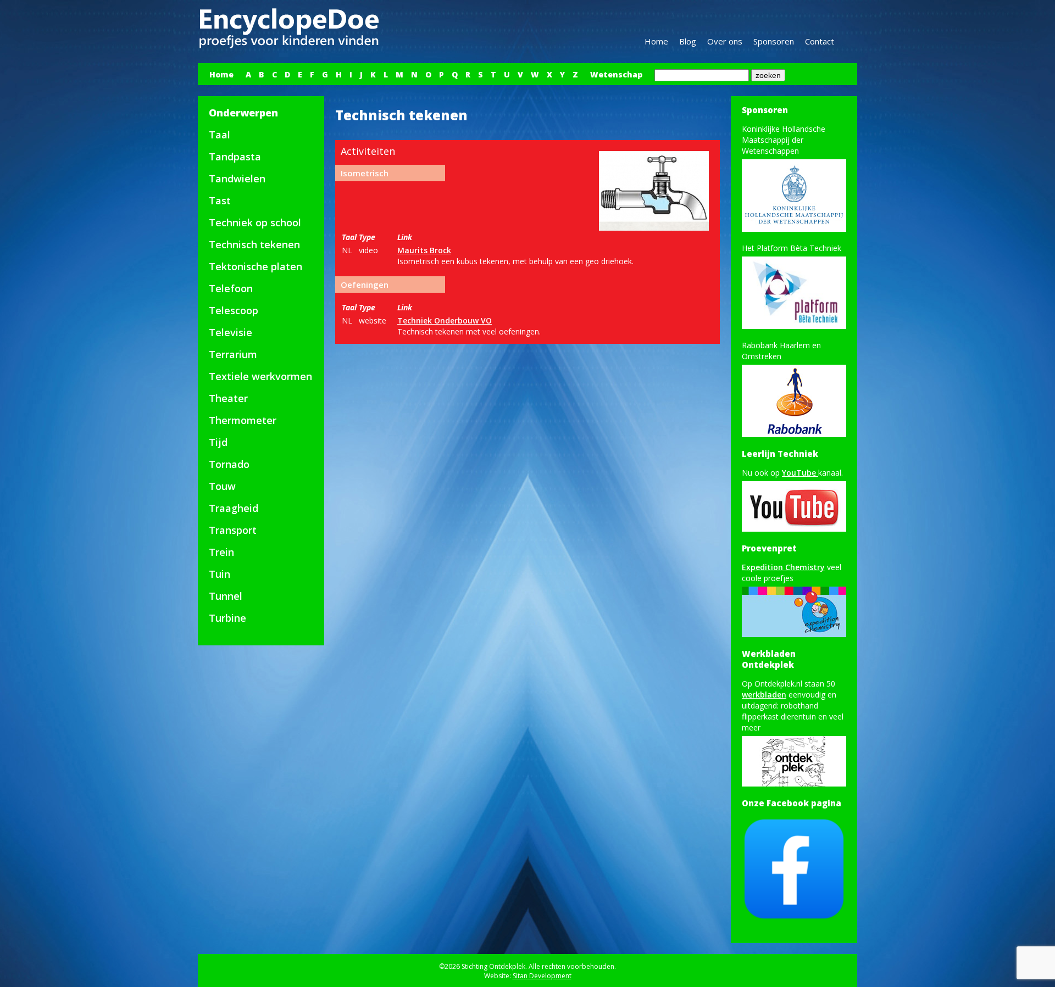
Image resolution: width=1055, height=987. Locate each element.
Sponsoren (773, 41)
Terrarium (233, 354)
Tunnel (225, 596)
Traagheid (233, 508)
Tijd (218, 442)
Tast (220, 200)
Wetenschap (616, 74)
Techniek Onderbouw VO (444, 320)
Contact (819, 41)
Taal (219, 134)
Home (656, 41)
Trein (221, 552)
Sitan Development (542, 975)
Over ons (724, 41)
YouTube (800, 472)
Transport (233, 530)
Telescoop (233, 310)
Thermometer (242, 420)
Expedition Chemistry (783, 567)
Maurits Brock (424, 250)
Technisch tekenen (254, 244)
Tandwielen (237, 178)
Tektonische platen (255, 266)
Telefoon (231, 288)
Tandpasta (235, 156)
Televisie (230, 332)
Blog (687, 41)
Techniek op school (255, 222)
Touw (222, 486)
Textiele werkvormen (260, 376)
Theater (228, 398)
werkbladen (764, 694)
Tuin (219, 574)
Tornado (229, 464)
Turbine (227, 617)
